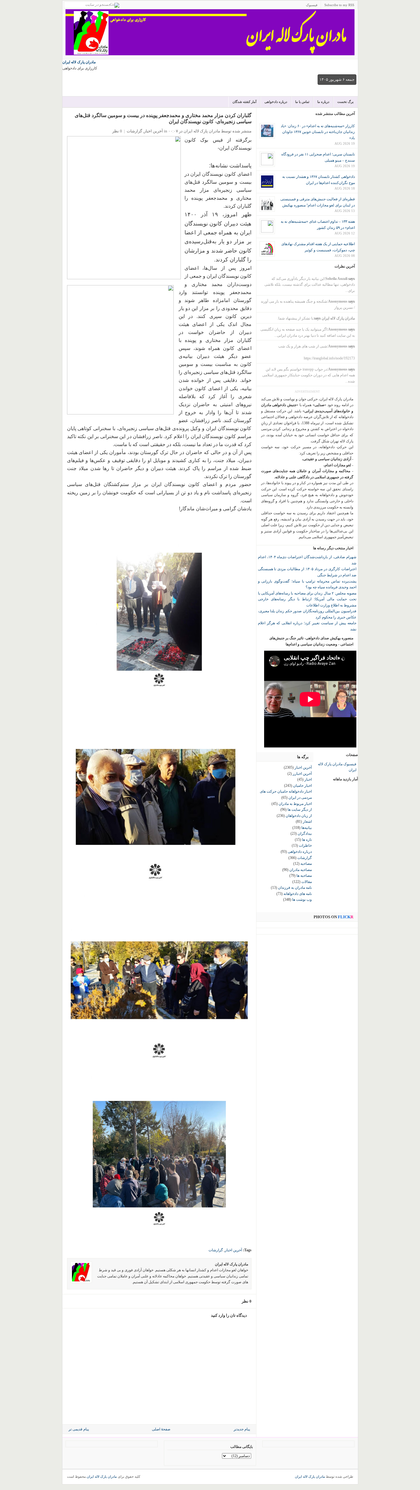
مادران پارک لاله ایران (79, 62)
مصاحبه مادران (300, 870)
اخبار (308, 779)
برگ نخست (345, 102)
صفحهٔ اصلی (161, 1429)
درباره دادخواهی (275, 102)
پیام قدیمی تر (79, 1429)
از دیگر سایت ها (299, 809)
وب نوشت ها (302, 899)
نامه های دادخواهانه (297, 894)
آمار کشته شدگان (244, 102)
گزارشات (134, 131)
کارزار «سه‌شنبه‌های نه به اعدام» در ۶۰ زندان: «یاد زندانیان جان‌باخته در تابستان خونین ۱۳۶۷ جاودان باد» (318, 132)
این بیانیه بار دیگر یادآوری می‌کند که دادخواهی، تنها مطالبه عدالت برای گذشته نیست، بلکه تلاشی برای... (309, 284)
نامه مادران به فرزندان (295, 887)
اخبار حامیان (302, 785)
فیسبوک (311, 5)
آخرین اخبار (153, 131)
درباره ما (323, 102)
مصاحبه (306, 863)
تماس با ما (302, 102)
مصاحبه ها (304, 875)
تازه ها (307, 839)
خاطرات (305, 845)
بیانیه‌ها (306, 827)
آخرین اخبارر (302, 773)
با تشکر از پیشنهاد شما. (295, 318)
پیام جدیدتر (242, 1429)
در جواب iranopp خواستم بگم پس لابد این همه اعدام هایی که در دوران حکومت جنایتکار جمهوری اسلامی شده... (308, 375)
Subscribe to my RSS (339, 5)
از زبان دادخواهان (299, 816)
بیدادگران (305, 833)
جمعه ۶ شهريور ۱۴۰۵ (337, 79)
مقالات (306, 882)
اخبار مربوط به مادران (295, 804)
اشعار (307, 821)
